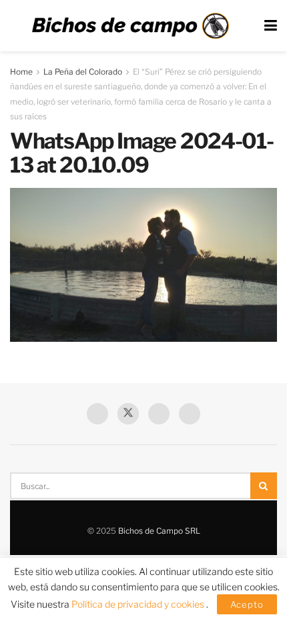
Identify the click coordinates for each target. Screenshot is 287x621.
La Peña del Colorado (82, 72)
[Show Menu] (270, 25)
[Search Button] (263, 485)
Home (21, 72)
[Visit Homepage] (130, 26)
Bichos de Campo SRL (159, 531)
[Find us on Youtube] (159, 413)
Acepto (247, 604)
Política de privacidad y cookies (138, 604)
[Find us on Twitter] (128, 413)
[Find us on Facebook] (97, 413)
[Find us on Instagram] (189, 413)
